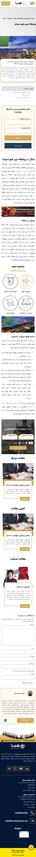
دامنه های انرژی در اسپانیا (23, 97)
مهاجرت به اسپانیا (16, 403)
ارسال (18, 138)
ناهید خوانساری (19, 693)
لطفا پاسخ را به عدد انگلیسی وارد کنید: (23, 671)
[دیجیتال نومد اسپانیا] (10, 281)
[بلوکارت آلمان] (10, 303)
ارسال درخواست (18, 448)
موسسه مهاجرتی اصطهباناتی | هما (24, 18)
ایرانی (15, 443)
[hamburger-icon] (32, 3)
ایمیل (32, 656)
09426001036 (21, 813)
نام (33, 648)
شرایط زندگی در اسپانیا (24, 171)
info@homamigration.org (16, 821)
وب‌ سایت (31, 663)
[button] (2, 481)
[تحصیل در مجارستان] (25, 303)
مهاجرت (9, 18)
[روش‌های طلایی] (25, 281)
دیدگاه (31, 624)
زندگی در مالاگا (25, 95)
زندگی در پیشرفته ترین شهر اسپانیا (22, 92)
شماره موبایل (25, 128)
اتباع (23, 443)
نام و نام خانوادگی (24, 119)
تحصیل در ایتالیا (23, 586)
